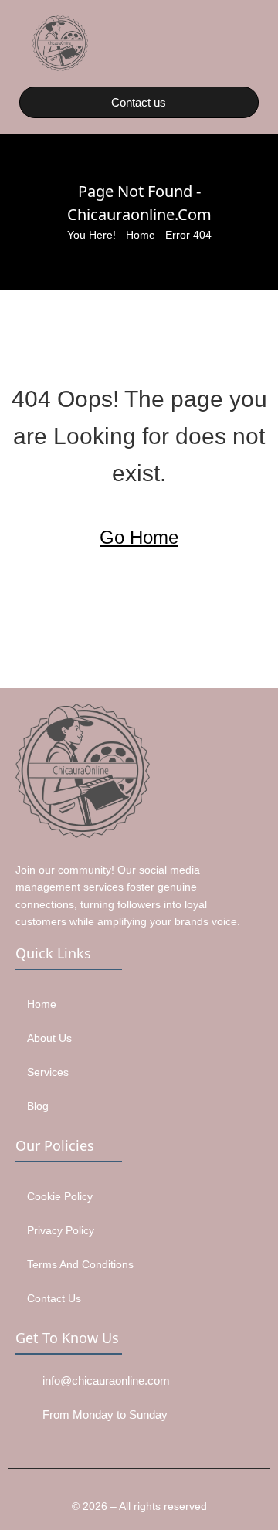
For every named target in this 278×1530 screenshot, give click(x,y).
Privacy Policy (60, 1230)
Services (48, 1072)
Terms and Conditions (80, 1264)
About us (49, 1038)
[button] (250, 43)
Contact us (54, 1298)
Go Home (139, 537)
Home (140, 235)
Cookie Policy (60, 1196)
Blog (38, 1106)
